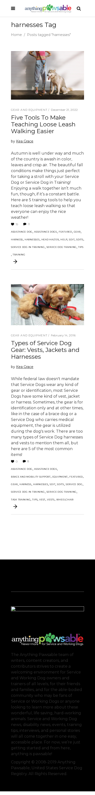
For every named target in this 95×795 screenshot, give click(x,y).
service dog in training (28, 247)
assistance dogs (45, 231)
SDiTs (79, 239)
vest (42, 499)
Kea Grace (24, 141)
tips (81, 247)
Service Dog (74, 484)
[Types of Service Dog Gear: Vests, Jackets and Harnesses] (47, 304)
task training (20, 499)
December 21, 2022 (64, 110)
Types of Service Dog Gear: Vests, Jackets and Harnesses (45, 350)
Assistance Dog (21, 231)
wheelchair (65, 499)
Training (19, 254)
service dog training (61, 247)
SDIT (72, 239)
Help (63, 239)
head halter (50, 239)
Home (16, 35)
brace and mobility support (31, 476)
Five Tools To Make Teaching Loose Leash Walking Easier (43, 124)
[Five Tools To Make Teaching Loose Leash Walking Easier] (47, 75)
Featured (65, 231)
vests (51, 499)
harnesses (32, 239)
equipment (60, 476)
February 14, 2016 (63, 335)
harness (17, 239)
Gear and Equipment (29, 110)
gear (77, 231)
